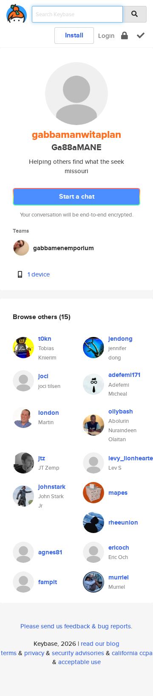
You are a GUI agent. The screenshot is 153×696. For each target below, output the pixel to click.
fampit (47, 582)
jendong (120, 338)
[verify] (140, 35)
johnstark (51, 486)
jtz (41, 458)
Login (106, 35)
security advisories (78, 652)
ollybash (120, 411)
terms (9, 652)
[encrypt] (124, 35)
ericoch (118, 547)
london (48, 412)
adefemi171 (124, 374)
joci (43, 376)
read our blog (100, 643)
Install (74, 35)
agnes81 (50, 552)
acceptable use (79, 661)
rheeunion (123, 522)
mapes (118, 492)
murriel (118, 577)
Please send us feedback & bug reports (75, 626)
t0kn (44, 338)
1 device (39, 274)
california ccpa (132, 652)
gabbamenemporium (63, 248)
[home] (16, 12)
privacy (34, 652)
